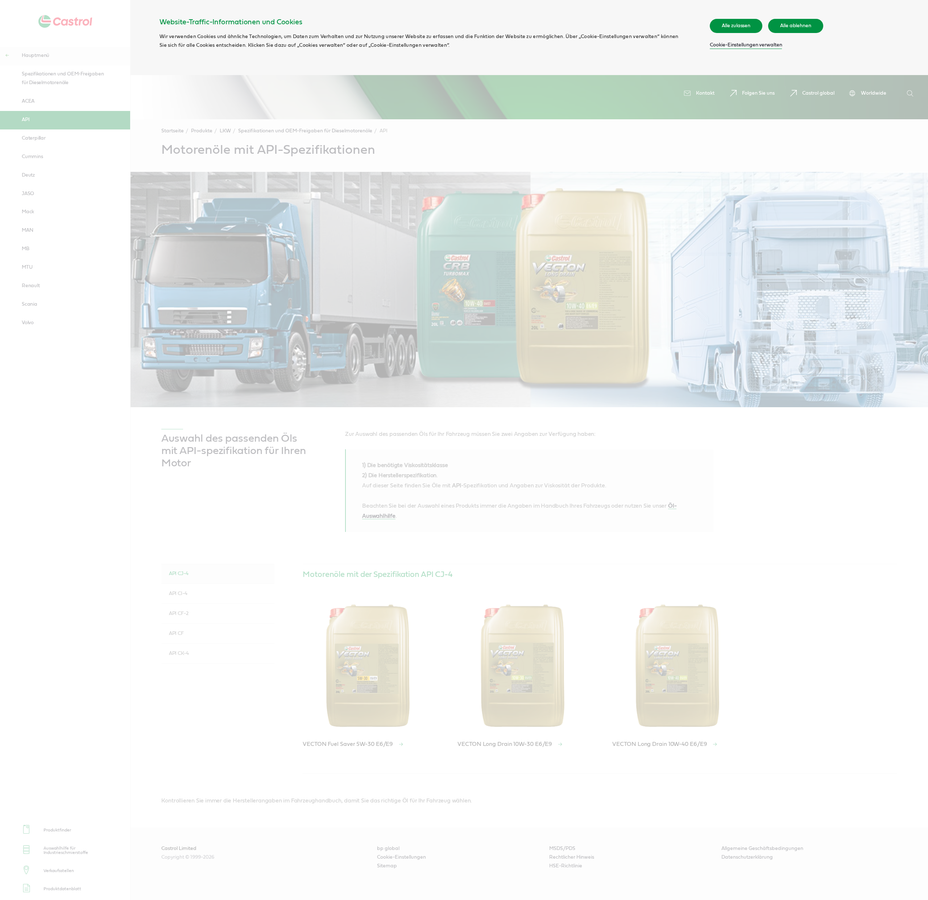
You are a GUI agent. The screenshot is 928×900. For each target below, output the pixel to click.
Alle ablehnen (795, 25)
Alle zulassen (736, 25)
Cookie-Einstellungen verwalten (746, 45)
